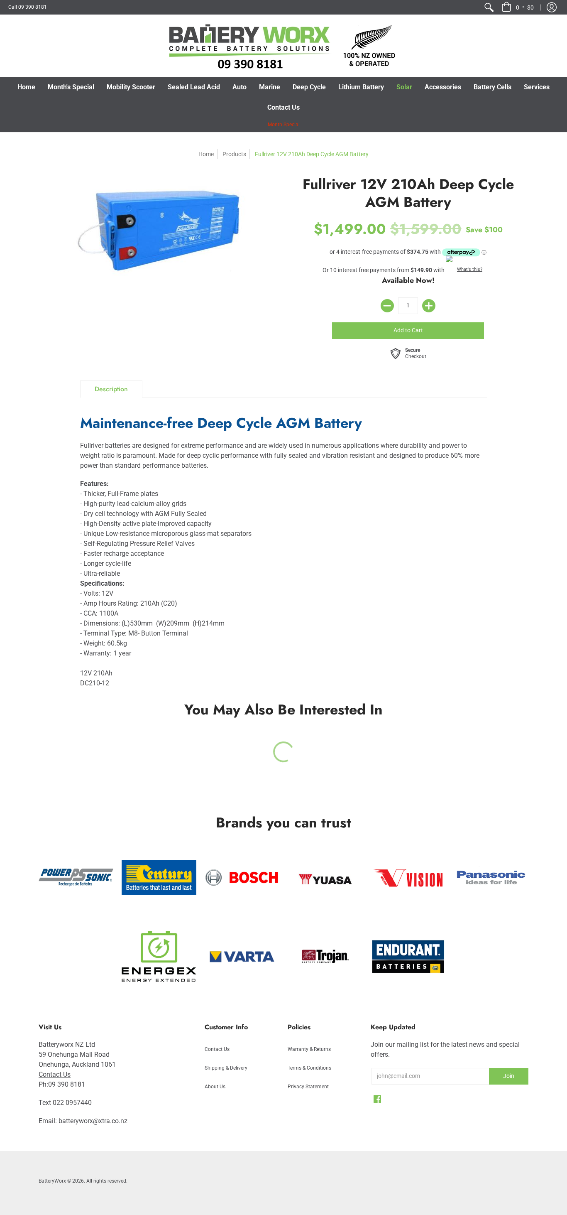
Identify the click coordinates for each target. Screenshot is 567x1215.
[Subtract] (387, 305)
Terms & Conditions (309, 1068)
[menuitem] (489, 7)
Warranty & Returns (309, 1049)
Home (206, 154)
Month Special (284, 125)
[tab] (111, 389)
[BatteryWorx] (283, 46)
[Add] (428, 305)
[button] (517, 7)
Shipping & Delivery (226, 1068)
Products (234, 154)
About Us (215, 1087)
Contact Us (55, 1074)
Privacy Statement (308, 1087)
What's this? (469, 269)
